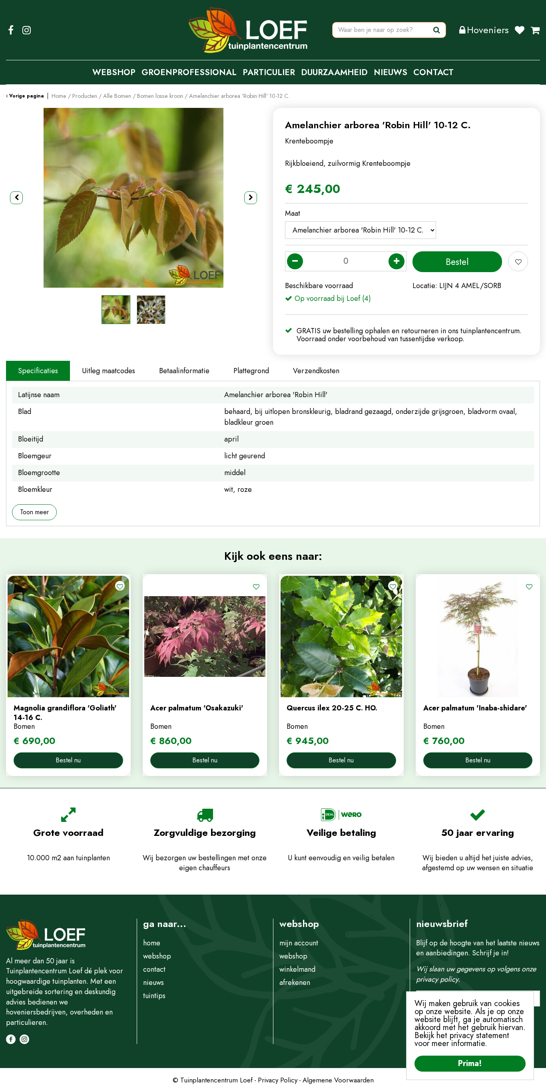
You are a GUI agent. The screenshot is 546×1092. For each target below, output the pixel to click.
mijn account (298, 943)
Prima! (470, 1063)
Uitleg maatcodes (108, 371)
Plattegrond (251, 371)
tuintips (154, 996)
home (151, 943)
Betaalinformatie (184, 371)
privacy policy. (438, 979)
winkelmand (297, 969)
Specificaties (38, 371)
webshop (157, 956)
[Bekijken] (535, 30)
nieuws (153, 982)
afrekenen (294, 982)
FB (11, 30)
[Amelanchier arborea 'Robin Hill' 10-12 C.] (133, 198)
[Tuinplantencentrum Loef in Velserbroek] (248, 30)
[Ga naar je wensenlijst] (522, 30)
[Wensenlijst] (519, 30)
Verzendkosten (316, 371)
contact (154, 969)
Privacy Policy (277, 1080)
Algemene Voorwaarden (338, 1080)
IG (26, 30)
